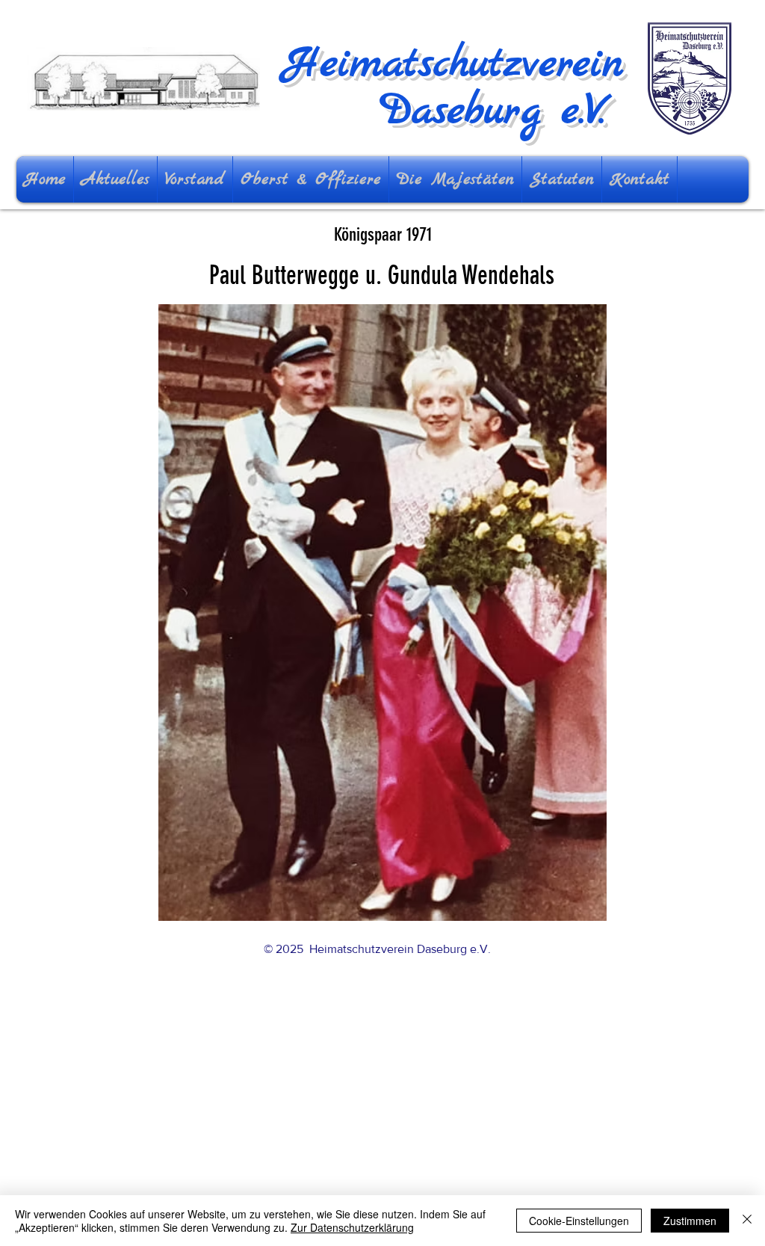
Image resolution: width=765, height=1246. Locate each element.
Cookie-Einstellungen (579, 1220)
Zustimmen (689, 1220)
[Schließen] (747, 1220)
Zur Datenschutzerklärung (352, 1227)
